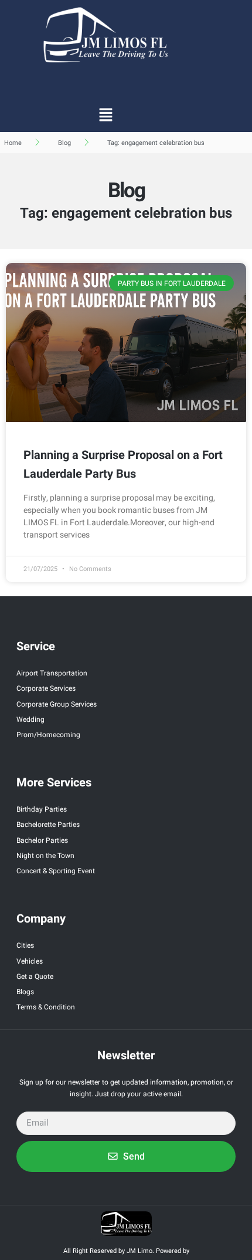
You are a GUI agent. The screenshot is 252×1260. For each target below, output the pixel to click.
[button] (105, 114)
